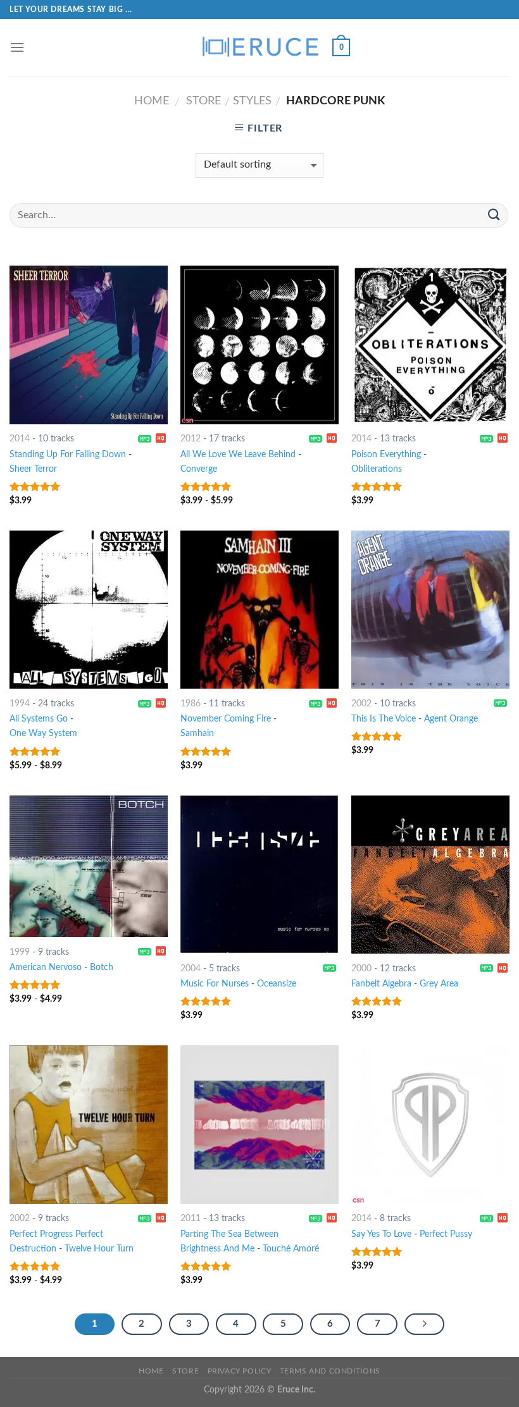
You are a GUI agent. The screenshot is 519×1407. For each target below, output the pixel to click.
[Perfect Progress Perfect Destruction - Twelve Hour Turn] (88, 1124)
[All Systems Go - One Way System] (88, 610)
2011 (190, 1218)
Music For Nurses (214, 983)
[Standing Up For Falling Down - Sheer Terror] (88, 345)
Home (151, 101)
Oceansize (276, 983)
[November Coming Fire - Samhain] (259, 610)
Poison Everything (386, 454)
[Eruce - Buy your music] (259, 47)
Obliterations (376, 469)
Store (203, 101)
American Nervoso (45, 967)
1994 (19, 703)
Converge (198, 469)
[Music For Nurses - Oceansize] (259, 875)
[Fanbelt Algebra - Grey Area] (430, 875)
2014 (19, 438)
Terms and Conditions (330, 1371)
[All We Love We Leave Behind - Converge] (259, 345)
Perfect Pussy (446, 1234)
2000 (361, 968)
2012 (190, 438)
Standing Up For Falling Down (67, 454)
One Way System (43, 733)
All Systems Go (38, 718)
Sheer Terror (33, 469)
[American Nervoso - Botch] (88, 866)
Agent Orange (451, 718)
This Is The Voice (383, 718)
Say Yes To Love (381, 1234)
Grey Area (439, 983)
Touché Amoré (291, 1248)
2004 (190, 968)
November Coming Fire (225, 718)
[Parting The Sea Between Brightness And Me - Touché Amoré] (259, 1124)
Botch (101, 967)
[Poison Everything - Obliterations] (430, 345)
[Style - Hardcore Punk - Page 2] (424, 1324)
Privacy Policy (240, 1371)
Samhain (197, 733)
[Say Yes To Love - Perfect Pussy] (430, 1124)
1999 (19, 952)
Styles (252, 101)
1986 (190, 703)
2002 (361, 703)
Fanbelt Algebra (381, 983)
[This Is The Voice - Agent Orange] (430, 610)
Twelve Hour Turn (99, 1248)
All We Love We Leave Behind (238, 454)
